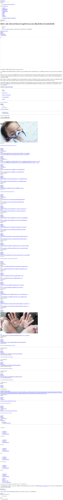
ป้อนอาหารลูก (4, 92)
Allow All (1, 493)
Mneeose (4, 34)
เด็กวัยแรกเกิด (4, 10)
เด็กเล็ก (3, 99)
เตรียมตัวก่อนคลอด (5, 442)
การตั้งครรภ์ (4, 432)
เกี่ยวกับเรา (4, 16)
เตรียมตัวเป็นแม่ (5, 9)
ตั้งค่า (10, 487)
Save (1, 497)
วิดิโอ (3, 13)
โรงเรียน (3, 12)
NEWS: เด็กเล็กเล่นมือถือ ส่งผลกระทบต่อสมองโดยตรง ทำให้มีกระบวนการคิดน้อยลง (14, 154)
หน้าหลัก (3, 7)
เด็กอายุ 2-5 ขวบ (5, 11)
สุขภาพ (3, 15)
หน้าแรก (3, 26)
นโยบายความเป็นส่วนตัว (6, 482)
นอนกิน (3, 90)
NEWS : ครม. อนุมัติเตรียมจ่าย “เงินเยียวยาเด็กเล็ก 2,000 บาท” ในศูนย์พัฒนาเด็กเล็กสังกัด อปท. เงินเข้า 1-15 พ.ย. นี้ (19, 162)
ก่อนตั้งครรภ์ (4, 431)
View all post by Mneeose (4, 109)
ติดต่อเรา (3, 479)
